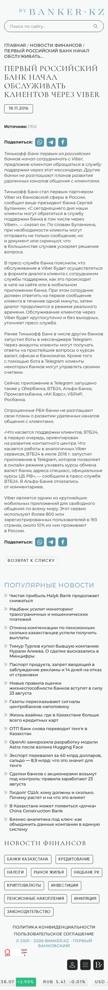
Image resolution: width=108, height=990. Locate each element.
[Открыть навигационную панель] (85, 965)
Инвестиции (64, 886)
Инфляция (85, 899)
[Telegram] (51, 142)
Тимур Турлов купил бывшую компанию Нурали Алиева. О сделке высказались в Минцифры (54, 651)
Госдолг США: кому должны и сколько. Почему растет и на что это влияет (51, 795)
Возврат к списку (31, 561)
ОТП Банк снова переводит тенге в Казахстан (48, 731)
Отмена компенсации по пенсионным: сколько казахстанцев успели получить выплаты (52, 632)
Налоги (15, 872)
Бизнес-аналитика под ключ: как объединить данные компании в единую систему (54, 824)
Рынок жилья (49, 872)
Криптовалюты (24, 886)
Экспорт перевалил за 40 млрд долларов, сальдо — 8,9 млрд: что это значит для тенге (55, 760)
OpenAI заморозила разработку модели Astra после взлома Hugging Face (53, 745)
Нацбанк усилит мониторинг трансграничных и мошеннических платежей (48, 614)
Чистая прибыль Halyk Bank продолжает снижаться (54, 598)
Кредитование (74, 859)
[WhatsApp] (39, 142)
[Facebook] (62, 142)
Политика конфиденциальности (54, 927)
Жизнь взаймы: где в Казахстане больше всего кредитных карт (54, 717)
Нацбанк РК (87, 872)
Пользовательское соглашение (54, 933)
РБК (32, 126)
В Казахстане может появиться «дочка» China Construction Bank (52, 808)
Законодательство (29, 912)
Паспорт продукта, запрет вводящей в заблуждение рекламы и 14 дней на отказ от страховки (55, 669)
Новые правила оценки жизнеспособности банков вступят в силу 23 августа (55, 688)
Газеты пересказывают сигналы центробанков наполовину (44, 704)
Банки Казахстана (27, 859)
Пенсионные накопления (35, 899)
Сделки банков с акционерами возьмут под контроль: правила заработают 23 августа (53, 778)
